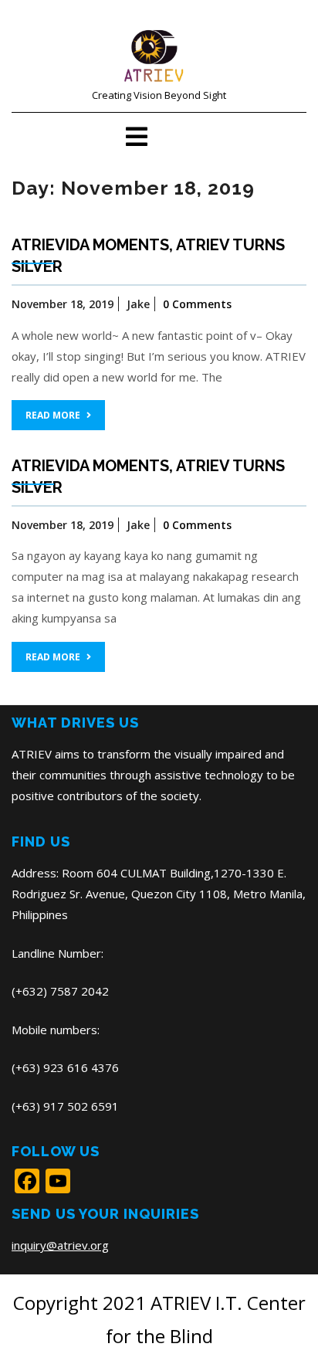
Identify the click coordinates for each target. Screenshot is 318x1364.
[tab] (136, 136)
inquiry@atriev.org (60, 1245)
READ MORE (52, 415)
